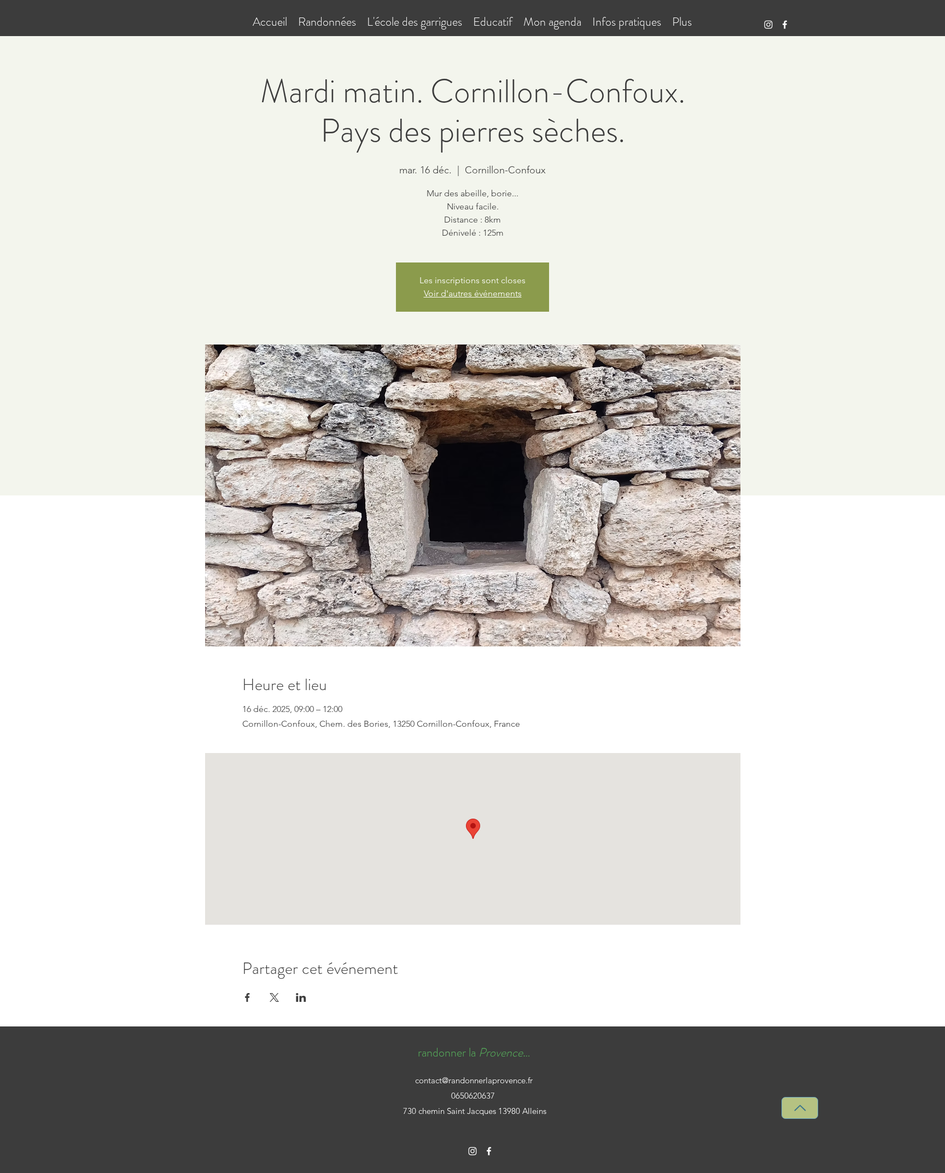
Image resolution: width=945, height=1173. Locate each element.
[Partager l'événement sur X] (274, 997)
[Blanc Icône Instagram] (768, 24)
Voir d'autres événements (473, 293)
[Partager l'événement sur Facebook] (247, 997)
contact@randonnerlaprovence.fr (474, 1080)
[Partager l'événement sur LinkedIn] (301, 997)
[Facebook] (784, 24)
